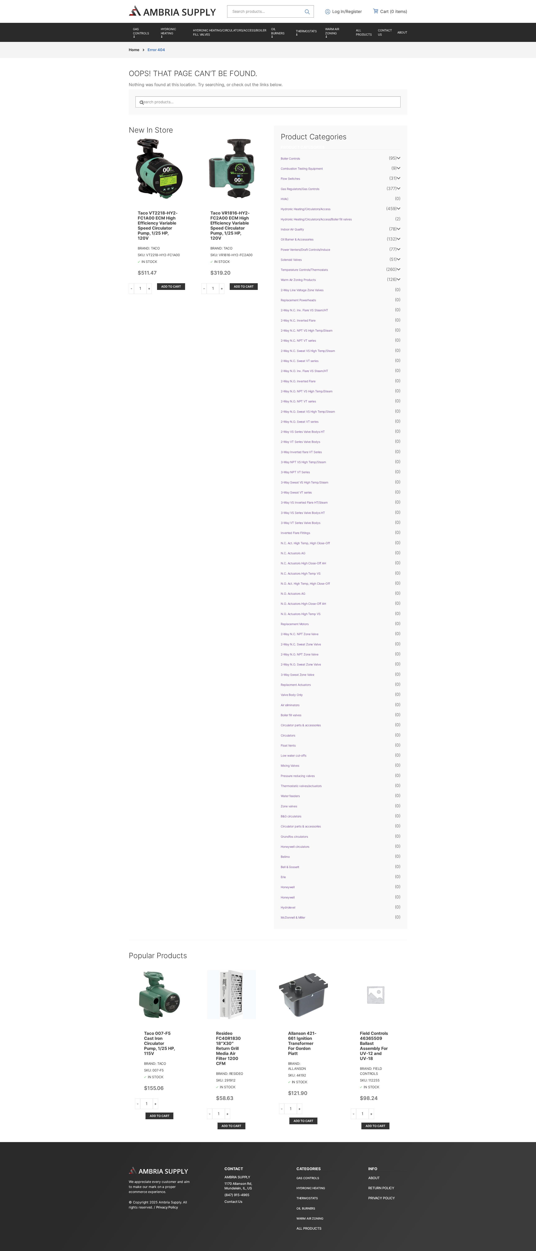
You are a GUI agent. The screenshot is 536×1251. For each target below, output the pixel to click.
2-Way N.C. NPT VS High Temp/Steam (306, 330)
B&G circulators (291, 816)
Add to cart (171, 286)
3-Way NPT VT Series (295, 472)
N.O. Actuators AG (293, 593)
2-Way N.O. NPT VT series (298, 401)
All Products (364, 32)
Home (134, 50)
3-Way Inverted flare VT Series (301, 452)
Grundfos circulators (294, 836)
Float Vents (288, 745)
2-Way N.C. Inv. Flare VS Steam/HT (304, 310)
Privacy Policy (167, 1207)
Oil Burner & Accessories (281, 32)
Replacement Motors (294, 624)
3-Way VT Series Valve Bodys (300, 523)
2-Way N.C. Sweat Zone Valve (301, 644)
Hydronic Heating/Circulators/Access (175, 32)
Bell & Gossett (290, 867)
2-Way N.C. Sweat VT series (299, 361)
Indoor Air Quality (292, 229)
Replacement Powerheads (298, 300)
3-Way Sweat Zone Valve (297, 674)
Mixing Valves (290, 765)
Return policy (381, 1188)
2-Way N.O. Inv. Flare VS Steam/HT (304, 371)
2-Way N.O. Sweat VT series (299, 421)
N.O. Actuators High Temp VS (300, 614)
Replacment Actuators (296, 684)
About (402, 32)
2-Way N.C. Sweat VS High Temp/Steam (308, 351)
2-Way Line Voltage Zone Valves (302, 290)
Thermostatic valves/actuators (301, 786)
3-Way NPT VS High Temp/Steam (303, 462)
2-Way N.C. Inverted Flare (298, 320)
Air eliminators (290, 705)
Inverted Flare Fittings (295, 533)
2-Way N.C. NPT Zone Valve (299, 634)
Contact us (385, 32)
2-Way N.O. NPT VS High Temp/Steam (306, 391)
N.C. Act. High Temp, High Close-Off (305, 543)
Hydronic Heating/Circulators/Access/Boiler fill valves (229, 32)
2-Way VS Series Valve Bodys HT (303, 431)
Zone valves (289, 806)
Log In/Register (347, 11)
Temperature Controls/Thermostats (308, 32)
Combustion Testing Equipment (302, 168)
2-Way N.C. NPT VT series (298, 340)
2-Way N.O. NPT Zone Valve (299, 654)
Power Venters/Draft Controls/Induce (305, 249)
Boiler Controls (290, 158)
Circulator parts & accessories (301, 725)
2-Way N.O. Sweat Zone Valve (301, 664)
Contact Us (233, 1201)
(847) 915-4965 (236, 1195)
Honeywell (288, 887)
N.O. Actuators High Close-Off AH (303, 603)
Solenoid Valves (291, 259)
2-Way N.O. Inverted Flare (298, 381)
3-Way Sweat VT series (296, 492)
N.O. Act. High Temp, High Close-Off (305, 583)
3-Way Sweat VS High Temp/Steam (304, 482)
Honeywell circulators (295, 846)
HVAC (284, 199)
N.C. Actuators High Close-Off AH (303, 563)
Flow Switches (290, 178)
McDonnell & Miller (293, 917)
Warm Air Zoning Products (338, 32)
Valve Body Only (292, 695)
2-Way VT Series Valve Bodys (300, 441)
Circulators (288, 735)
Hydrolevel (288, 907)
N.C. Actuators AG (293, 553)
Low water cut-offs (293, 755)
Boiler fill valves (291, 715)
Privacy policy (381, 1198)
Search (309, 11)
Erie (283, 877)
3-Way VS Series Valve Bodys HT (303, 512)
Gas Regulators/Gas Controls (144, 32)
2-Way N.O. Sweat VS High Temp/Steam (308, 411)
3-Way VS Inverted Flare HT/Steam (304, 502)
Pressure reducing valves (298, 776)
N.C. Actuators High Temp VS (300, 573)
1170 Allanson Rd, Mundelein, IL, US (238, 1185)
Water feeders (290, 796)
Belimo (285, 856)
